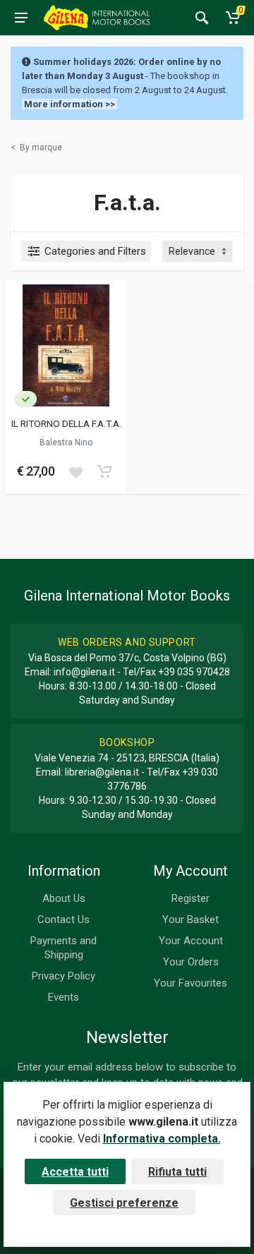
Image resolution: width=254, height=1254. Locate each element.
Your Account (191, 940)
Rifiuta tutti (177, 1171)
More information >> (69, 104)
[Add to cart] (104, 471)
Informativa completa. (162, 1138)
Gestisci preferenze (124, 1203)
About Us (63, 898)
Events (63, 997)
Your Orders (191, 961)
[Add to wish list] (75, 471)
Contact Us (63, 919)
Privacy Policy (63, 976)
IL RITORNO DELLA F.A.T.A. (66, 423)
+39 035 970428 (194, 671)
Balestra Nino (66, 442)
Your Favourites (190, 983)
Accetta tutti (75, 1171)
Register (190, 898)
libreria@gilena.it (102, 772)
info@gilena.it (84, 671)
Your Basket (190, 919)
